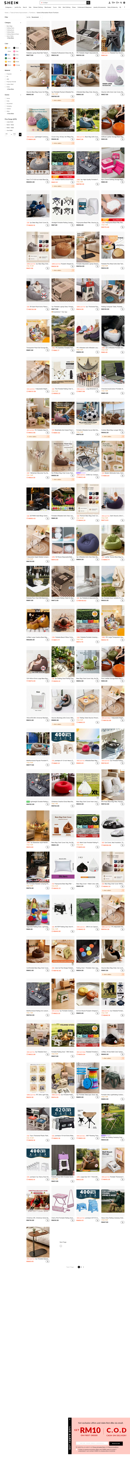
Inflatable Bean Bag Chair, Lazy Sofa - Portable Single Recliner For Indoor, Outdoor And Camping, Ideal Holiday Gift (88, 760)
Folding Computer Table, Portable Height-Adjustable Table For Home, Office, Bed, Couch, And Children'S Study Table (112, 306)
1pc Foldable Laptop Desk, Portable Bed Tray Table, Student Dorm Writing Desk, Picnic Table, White (63, 306)
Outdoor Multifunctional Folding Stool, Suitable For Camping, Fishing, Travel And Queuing (63, 179)
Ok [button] (20, 134)
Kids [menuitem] (59, 7)
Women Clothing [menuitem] (38, 7)
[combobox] (34, 17)
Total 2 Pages (70, 1267)
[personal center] (109, 3)
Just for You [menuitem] (18, 7)
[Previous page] (76, 1267)
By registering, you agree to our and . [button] (97, 1447)
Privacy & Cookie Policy (99, 1447)
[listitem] (38, 39)
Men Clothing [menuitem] (66, 7)
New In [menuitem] (25, 7)
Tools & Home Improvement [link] (18, 12)
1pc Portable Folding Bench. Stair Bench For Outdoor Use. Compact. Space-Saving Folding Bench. (63, 1094)
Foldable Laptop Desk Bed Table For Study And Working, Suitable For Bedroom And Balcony (37, 53)
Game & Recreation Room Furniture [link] (47, 12)
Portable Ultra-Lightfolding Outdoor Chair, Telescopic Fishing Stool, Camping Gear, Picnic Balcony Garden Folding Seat (112, 1094)
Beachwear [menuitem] (48, 7)
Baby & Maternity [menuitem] (113, 7)
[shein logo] (11, 2)
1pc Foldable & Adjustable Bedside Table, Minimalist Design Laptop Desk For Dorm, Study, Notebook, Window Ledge (88, 598)
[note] (63, 177)
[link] (113, 2)
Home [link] (6, 12)
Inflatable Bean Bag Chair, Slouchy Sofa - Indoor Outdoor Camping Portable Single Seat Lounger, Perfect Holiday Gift (87, 92)
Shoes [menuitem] (74, 7)
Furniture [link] (32, 12)
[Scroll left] (122, 7)
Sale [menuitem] (30, 7)
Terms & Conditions (113, 1447)
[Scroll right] (124, 7)
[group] (13, 26)
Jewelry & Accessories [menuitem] (100, 7)
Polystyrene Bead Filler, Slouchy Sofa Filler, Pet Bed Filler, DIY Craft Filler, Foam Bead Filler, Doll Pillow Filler (87, 222)
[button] (121, 3)
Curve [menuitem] (55, 7)
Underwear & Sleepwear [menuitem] (85, 7)
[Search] (88, 2)
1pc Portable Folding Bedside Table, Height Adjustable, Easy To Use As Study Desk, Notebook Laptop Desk (113, 760)
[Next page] (83, 1267)
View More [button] (11, 38)
